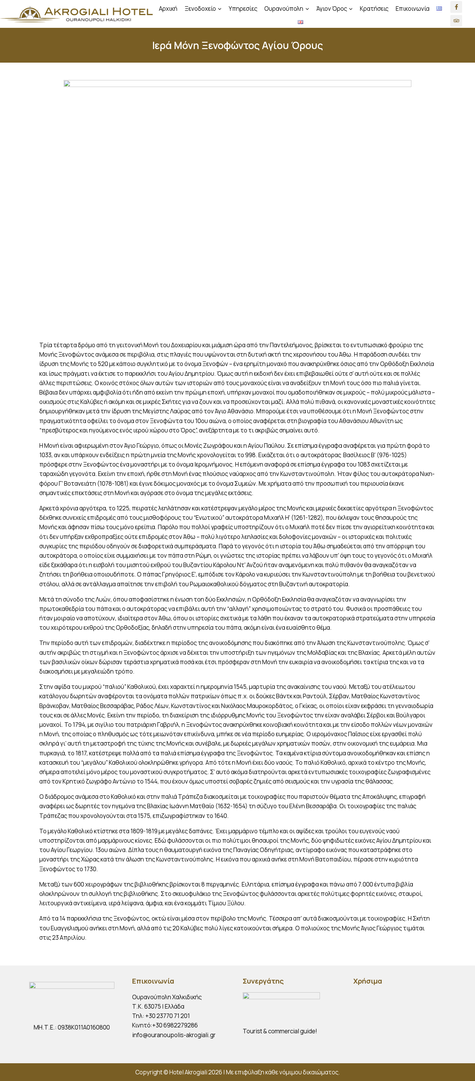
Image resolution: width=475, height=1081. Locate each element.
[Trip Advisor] (456, 21)
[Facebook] (456, 7)
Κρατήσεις (374, 9)
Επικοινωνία (412, 9)
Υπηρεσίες (243, 9)
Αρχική (168, 9)
